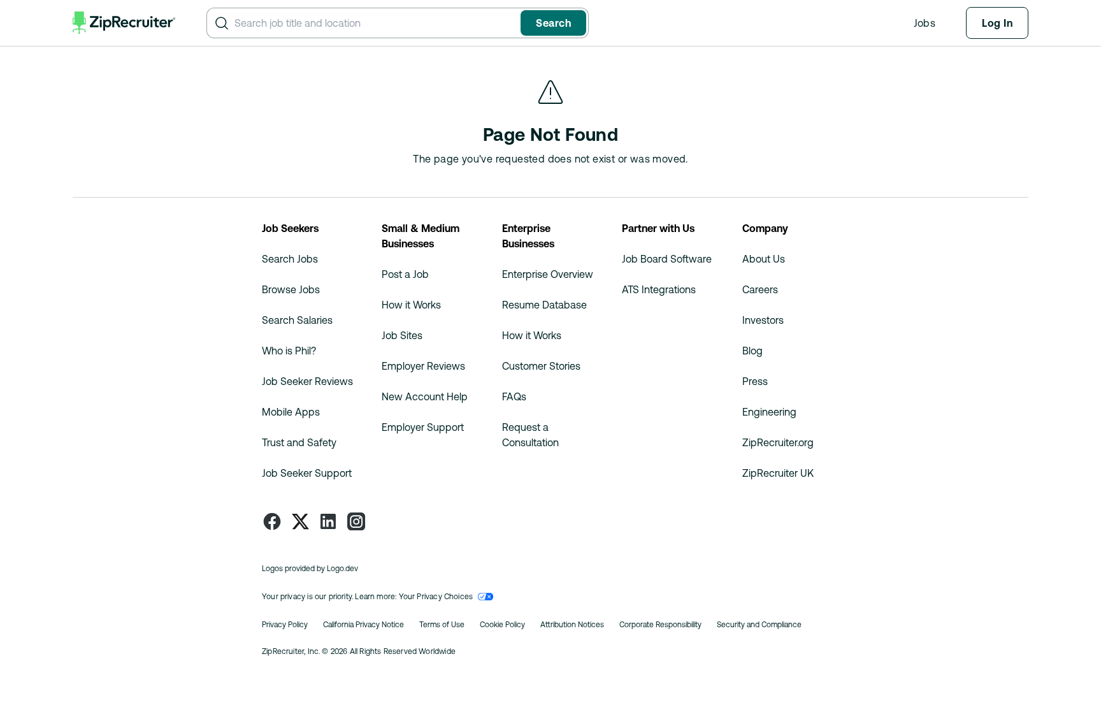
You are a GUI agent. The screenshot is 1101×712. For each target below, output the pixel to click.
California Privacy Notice (363, 624)
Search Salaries (297, 320)
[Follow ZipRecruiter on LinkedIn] (328, 521)
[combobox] (374, 23)
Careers (760, 289)
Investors (763, 320)
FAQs (514, 396)
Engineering (769, 412)
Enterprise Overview (547, 274)
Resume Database (544, 304)
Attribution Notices (572, 624)
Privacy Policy (285, 624)
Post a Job (405, 274)
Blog (752, 350)
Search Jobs (290, 259)
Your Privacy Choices (436, 596)
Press (755, 381)
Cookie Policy (502, 624)
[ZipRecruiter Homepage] (124, 22)
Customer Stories (541, 366)
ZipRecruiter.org (778, 442)
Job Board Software (667, 259)
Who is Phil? (289, 350)
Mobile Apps (291, 412)
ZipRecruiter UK (778, 473)
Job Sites (402, 335)
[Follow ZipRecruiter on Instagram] (356, 521)
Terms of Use (441, 624)
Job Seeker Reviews (307, 381)
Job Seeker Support (307, 473)
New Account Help (425, 396)
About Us (763, 259)
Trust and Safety (299, 442)
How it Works (411, 304)
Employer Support (423, 427)
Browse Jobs (291, 289)
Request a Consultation (530, 434)
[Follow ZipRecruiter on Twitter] (300, 521)
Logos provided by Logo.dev (310, 568)
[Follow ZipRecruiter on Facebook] (272, 521)
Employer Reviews (423, 366)
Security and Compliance (759, 624)
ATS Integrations (659, 289)
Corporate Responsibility (660, 624)
